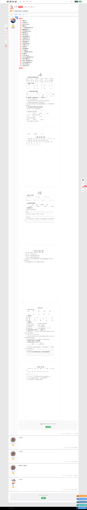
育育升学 (11, 1)
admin (13, 24)
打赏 (64, 447)
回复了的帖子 (82, 496)
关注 (21, 6)
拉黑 (62, 433)
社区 (27, 1)
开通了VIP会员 (83, 508)
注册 (80, 1)
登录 (76, 1)
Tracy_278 (13, 443)
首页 (20, 1)
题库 (24, 1)
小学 (15, 6)
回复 (77, 433)
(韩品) (13, 485)
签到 (31, 1)
